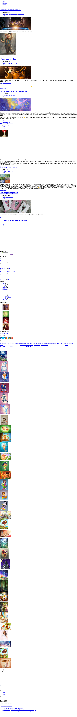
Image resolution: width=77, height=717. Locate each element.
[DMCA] (4, 253)
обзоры (29, 345)
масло (27, 345)
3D (1, 343)
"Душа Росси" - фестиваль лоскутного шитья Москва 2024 (13, 708)
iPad (6, 343)
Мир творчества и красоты (6, 706)
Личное (4, 288)
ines (4, 13)
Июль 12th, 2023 (3, 279)
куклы (20, 345)
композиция (2, 345)
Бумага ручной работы (9, 193)
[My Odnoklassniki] (6, 338)
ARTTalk (4, 692)
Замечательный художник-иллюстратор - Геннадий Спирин (13, 709)
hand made (4, 343)
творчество (16, 346)
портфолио (51, 345)
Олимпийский (24, 343)
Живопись (4, 286)
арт (32, 343)
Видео (7, 197)
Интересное (11, 14)
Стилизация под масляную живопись (14, 91)
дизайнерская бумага (40, 343)
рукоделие (7, 346)
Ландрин (17, 343)
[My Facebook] (1, 338)
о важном (38, 345)
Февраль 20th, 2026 (3, 268)
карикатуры (65, 343)
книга (72, 343)
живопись (45, 343)
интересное (60, 343)
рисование (71, 345)
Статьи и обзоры (21, 14)
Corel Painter (5, 95)
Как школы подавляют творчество (13, 220)
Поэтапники (7, 296)
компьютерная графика (12, 345)
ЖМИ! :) (6, 333)
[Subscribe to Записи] (2, 333)
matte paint (9, 343)
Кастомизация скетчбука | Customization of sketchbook (7, 271)
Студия (4, 300)
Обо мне (4, 4)
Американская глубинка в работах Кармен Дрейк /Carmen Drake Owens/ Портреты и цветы (19, 711)
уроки (14, 95)
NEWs (7, 14)
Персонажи (5, 289)
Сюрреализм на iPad (8, 59)
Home (4, 1)
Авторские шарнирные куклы (12, 159)
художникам (29, 346)
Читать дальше (3, 56)
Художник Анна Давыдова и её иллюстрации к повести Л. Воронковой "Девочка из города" (19, 710)
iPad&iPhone (5, 63)
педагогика (41, 345)
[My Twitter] (3, 338)
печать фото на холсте (45, 345)
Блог (3, 2)
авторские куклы (28, 343)
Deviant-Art (4, 693)
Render (4, 694)
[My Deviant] (10, 338)
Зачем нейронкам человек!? (10, 10)
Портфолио (5, 3)
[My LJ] (8, 338)
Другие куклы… (6, 123)
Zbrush (6, 294)
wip (12, 343)
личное (22, 345)
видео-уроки (35, 343)
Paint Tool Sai (7, 292)
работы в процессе (59, 345)
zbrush (14, 343)
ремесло (66, 345)
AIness (4, 14)
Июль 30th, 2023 (3, 273)
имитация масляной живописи (52, 343)
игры (47, 343)
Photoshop (6, 293)
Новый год (20, 343)
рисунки (2, 346)
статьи (11, 346)
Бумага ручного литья (8, 167)
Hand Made (5, 171)
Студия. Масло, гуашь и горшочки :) (5, 260)
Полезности (15, 14)
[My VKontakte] (5, 338)
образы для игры (33, 345)
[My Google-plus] (12, 338)
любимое (24, 345)
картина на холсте (69, 343)
